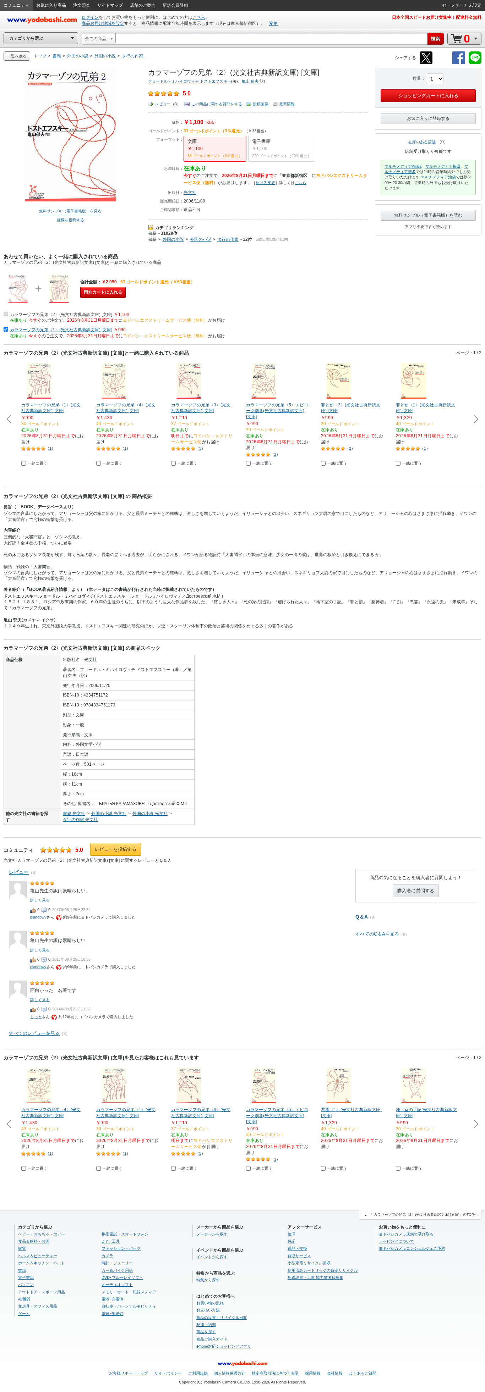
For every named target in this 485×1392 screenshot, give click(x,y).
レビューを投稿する (115, 849)
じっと (36, 1017)
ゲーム (24, 1313)
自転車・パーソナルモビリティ (129, 1306)
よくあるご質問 (362, 1373)
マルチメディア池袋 (438, 177)
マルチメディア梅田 (443, 166)
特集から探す (208, 1280)
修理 (291, 1234)
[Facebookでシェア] (458, 63)
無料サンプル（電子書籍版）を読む (428, 215)
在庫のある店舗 (422, 142)
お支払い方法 (208, 1310)
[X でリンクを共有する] (426, 63)
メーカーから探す (212, 1234)
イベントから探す (212, 1257)
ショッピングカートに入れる (428, 95)
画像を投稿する (70, 220)
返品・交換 (297, 1248)
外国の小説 (173, 239)
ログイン (90, 17)
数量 (417, 78)
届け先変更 (265, 183)
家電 (22, 1248)
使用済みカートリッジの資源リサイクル (323, 1270)
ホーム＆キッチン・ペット (41, 1263)
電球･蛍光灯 (112, 1313)
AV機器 (24, 1299)
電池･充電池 (112, 1299)
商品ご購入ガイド (212, 1339)
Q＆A (361, 917)
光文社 (190, 192)
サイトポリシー (168, 1373)
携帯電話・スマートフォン (125, 1234)
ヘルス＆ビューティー (37, 1256)
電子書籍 (26, 1277)
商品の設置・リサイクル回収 (221, 1317)
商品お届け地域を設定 (103, 23)
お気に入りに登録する (428, 118)
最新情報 (287, 104)
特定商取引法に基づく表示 (275, 1373)
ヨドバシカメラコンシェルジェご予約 (412, 1248)
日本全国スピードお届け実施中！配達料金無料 (436, 17)
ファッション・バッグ (121, 1248)
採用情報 (313, 1373)
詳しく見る (40, 900)
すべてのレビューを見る (34, 1033)
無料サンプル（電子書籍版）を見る (70, 211)
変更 (273, 23)
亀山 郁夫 (250, 81)
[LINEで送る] (475, 63)
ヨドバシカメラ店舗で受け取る (406, 1234)
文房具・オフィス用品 (37, 1306)
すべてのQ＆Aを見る (377, 934)
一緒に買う (37, 463)
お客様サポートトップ (128, 1373)
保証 (291, 1241)
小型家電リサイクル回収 (309, 1263)
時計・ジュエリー (117, 1263)
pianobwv (38, 917)
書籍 (152, 233)
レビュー (163, 104)
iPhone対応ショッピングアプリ (223, 1346)
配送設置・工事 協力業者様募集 (315, 1277)
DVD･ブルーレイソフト (122, 1277)
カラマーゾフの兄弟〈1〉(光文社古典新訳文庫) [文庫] (61, 329)
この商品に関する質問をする (216, 104)
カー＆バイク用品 (117, 1270)
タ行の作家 (228, 239)
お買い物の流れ (210, 1303)
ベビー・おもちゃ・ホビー (41, 1234)
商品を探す (206, 1332)
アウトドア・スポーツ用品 (41, 1292)
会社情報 (335, 1373)
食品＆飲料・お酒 (33, 1241)
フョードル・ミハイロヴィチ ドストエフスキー (189, 81)
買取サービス (299, 1256)
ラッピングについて (396, 1241)
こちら (198, 17)
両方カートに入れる (103, 292)
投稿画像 (260, 104)
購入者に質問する (415, 890)
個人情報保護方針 (229, 1373)
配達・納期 (206, 1324)
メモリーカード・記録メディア (129, 1292)
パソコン (26, 1284)
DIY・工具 (111, 1241)
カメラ (107, 1256)
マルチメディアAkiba (403, 166)
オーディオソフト (117, 1284)
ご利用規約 (198, 1373)
